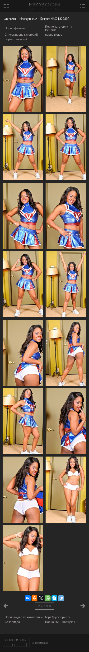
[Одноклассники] (34, 598)
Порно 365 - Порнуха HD (62, 622)
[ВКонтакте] (28, 598)
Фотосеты (9, 19)
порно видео (53, 34)
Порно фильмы (15, 28)
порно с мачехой (16, 39)
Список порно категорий (21, 34)
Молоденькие (28, 19)
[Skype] (54, 598)
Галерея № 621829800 (54, 19)
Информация (40, 642)
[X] (41, 598)
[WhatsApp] (48, 598)
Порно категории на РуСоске (58, 28)
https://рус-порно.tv (57, 617)
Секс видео (12, 622)
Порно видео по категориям (23, 617)
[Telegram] (61, 598)
